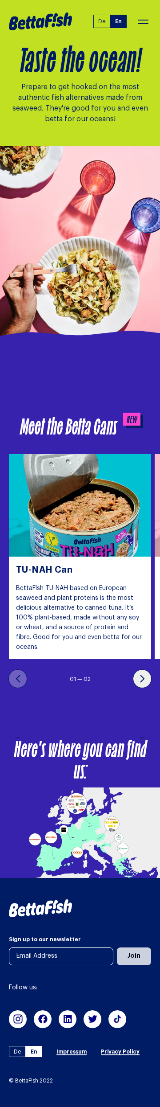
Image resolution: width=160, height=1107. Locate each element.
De (101, 21)
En (118, 21)
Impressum (71, 1051)
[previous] (18, 679)
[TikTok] (117, 1019)
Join (134, 956)
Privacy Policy (120, 1051)
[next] (142, 679)
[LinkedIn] (67, 1019)
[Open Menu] (139, 21)
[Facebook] (43, 1019)
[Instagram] (18, 1019)
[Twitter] (92, 1019)
